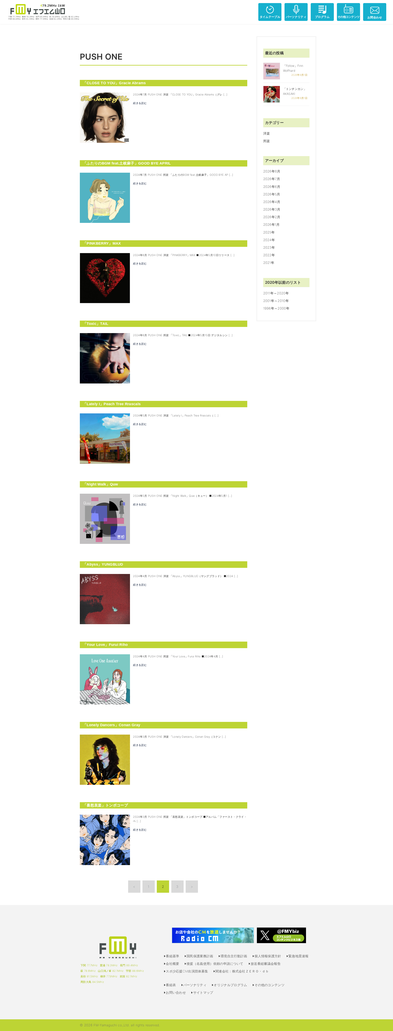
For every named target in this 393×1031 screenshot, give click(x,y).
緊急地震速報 (298, 956)
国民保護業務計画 (199, 956)
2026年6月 (271, 187)
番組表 (171, 985)
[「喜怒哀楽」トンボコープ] (105, 839)
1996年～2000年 (276, 308)
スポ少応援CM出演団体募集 (187, 971)
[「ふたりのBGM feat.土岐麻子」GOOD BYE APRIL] (105, 197)
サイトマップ (203, 992)
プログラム (322, 16)
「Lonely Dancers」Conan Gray (111, 725)
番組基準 (172, 956)
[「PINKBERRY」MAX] (105, 278)
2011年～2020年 (276, 293)
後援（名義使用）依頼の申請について (214, 964)
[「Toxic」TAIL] (105, 358)
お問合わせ (374, 17)
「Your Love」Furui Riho (105, 645)
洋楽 (266, 133)
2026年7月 (271, 179)
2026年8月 (271, 171)
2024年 (269, 240)
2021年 (268, 263)
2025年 (269, 232)
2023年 (269, 247)
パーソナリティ (296, 16)
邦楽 (266, 141)
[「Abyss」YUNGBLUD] (105, 599)
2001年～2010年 (276, 301)
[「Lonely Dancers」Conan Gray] (105, 759)
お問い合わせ (176, 992)
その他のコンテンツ (269, 985)
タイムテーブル (270, 16)
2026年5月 (271, 194)
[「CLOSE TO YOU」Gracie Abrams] (105, 117)
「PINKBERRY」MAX (102, 243)
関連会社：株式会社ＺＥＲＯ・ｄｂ (242, 971)
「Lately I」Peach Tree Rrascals (112, 404)
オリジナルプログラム (230, 985)
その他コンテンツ (349, 16)
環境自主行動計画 (233, 956)
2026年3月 (271, 209)
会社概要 (172, 964)
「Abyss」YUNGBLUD (103, 564)
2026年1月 (271, 224)
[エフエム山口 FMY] (42, 12)
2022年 (269, 255)
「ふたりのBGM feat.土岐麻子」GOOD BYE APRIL (127, 163)
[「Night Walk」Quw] (105, 518)
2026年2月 (271, 217)
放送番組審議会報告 (266, 964)
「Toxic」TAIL (95, 324)
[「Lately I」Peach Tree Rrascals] (105, 438)
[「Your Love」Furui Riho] (105, 679)
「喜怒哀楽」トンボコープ (105, 805)
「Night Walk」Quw (100, 484)
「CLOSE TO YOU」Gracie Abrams (114, 83)
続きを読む (140, 103)
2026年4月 (271, 202)
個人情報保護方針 (267, 956)
